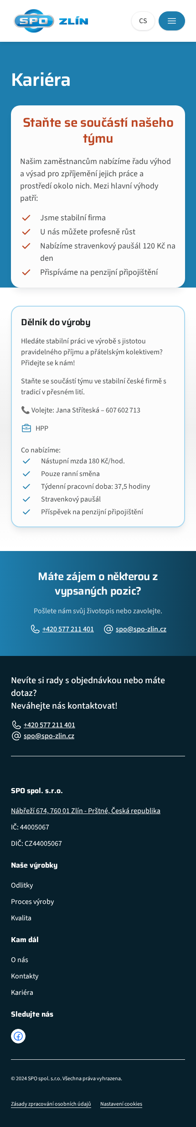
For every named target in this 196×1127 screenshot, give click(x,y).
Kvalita (21, 918)
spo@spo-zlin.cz (141, 629)
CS (143, 21)
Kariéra (22, 993)
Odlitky (22, 885)
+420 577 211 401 (68, 629)
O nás (19, 960)
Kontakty (24, 976)
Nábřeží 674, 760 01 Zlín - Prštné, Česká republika (85, 811)
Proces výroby (32, 902)
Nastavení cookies (121, 1104)
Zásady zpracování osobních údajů (51, 1104)
